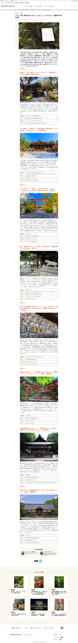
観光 (42, 20)
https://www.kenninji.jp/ (30, 298)
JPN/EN (75, 6)
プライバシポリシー (28, 636)
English (30, 634)
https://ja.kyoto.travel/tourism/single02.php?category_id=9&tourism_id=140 (40, 482)
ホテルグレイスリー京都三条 (30, 551)
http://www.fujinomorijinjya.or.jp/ (32, 542)
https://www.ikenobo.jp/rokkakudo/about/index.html (36, 123)
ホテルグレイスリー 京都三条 (21, 20)
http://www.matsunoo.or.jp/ (31, 364)
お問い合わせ (34, 636)
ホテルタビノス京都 (33, 20)
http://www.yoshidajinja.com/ (31, 241)
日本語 (26, 634)
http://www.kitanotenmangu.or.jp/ (32, 180)
